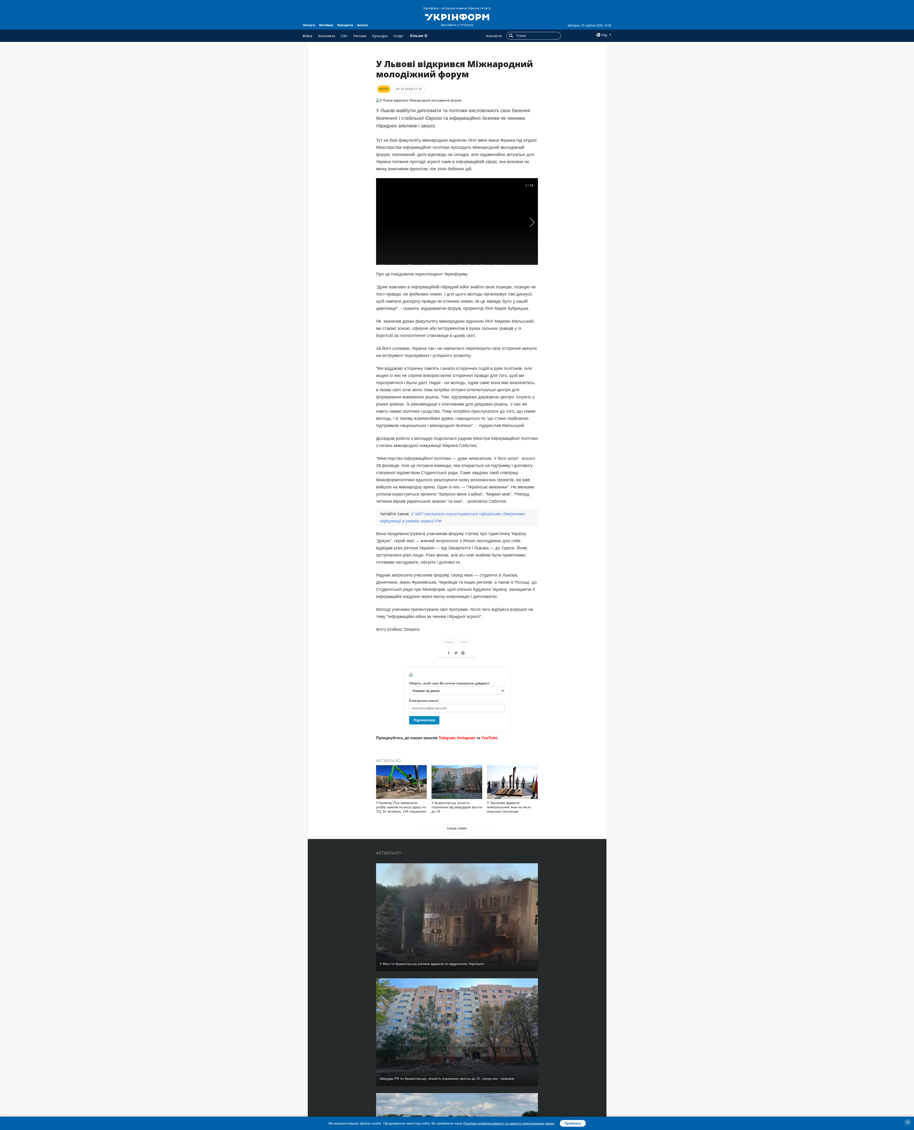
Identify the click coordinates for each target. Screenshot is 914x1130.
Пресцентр (345, 25)
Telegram (447, 738)
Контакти (494, 36)
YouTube (489, 738)
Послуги (309, 25)
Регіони (359, 36)
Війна (308, 36)
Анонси (362, 25)
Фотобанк (326, 25)
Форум (448, 642)
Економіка (326, 36)
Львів (464, 642)
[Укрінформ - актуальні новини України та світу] (457, 16)
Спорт (398, 36)
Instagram (466, 738)
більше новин (457, 828)
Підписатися (424, 720)
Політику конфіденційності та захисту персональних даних (509, 1123)
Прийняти (573, 1123)
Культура (379, 36)
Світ (344, 36)
